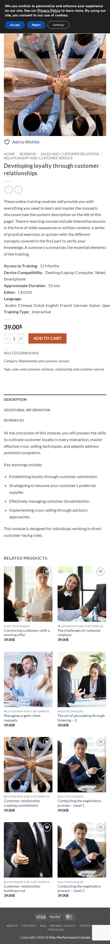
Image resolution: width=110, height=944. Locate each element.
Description (15, 399)
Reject (36, 25)
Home (9, 154)
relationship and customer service (79, 369)
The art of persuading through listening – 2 (81, 718)
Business (28, 154)
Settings (58, 25)
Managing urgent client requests (22, 718)
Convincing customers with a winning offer (27, 632)
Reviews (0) (14, 420)
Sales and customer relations (70, 154)
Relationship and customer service (38, 158)
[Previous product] (18, 190)
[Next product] (8, 190)
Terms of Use (90, 926)
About (12, 926)
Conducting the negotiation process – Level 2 (79, 888)
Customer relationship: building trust (22, 888)
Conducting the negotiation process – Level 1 (79, 803)
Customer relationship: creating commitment (22, 803)
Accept (15, 25)
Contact (29, 926)
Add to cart (48, 338)
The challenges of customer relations (79, 632)
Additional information (27, 410)
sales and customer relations (33, 369)
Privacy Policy (63, 926)
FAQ (43, 926)
